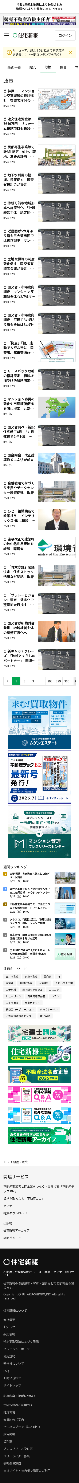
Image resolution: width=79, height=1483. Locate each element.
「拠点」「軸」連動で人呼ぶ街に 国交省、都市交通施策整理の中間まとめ (18, 350)
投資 (63, 67)
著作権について (13, 1363)
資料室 (7, 1441)
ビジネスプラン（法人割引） (22, 1427)
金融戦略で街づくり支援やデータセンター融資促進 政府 (19, 487)
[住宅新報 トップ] (25, 35)
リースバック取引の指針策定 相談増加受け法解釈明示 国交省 (18, 378)
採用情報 (9, 1334)
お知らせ (9, 1327)
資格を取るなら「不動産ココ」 (24, 1198)
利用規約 (9, 1356)
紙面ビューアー (13, 1238)
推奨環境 (9, 1412)
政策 (48, 66)
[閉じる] (70, 52)
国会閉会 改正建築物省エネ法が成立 (19, 457)
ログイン (65, 35)
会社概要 (9, 1319)
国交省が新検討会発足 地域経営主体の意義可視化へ (19, 627)
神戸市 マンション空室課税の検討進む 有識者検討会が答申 (19, 98)
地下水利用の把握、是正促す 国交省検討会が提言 (18, 179)
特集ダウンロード (15, 1213)
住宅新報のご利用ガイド (19, 1405)
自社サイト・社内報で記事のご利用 (27, 1470)
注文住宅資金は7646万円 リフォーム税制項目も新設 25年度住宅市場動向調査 (19, 128)
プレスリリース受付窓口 (19, 1449)
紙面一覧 (14, 67)
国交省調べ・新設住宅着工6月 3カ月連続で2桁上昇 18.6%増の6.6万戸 (19, 434)
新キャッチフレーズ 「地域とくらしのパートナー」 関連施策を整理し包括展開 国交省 (20, 660)
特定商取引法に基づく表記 (21, 1341)
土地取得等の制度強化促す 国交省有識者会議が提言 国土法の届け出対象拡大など (19, 268)
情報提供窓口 (12, 1463)
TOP (6, 1161)
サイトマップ (12, 1385)
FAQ (6, 1371)
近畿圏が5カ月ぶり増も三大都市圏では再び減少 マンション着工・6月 (18, 238)
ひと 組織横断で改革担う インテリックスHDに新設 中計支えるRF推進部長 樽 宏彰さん (20, 520)
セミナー (9, 1206)
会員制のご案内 (13, 1419)
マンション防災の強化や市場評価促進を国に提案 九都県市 (19, 406)
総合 (32, 67)
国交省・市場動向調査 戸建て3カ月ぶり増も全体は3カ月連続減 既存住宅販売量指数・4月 (19, 324)
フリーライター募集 (16, 1456)
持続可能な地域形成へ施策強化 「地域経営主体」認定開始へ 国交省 (19, 210)
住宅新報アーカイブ (16, 1230)
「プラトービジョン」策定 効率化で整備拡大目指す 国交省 (19, 602)
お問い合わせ (12, 1378)
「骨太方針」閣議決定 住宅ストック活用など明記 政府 (19, 571)
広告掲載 (9, 1434)
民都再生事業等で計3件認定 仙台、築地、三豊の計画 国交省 (19, 154)
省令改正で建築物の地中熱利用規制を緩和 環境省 (19, 543)
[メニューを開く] (6, 35)
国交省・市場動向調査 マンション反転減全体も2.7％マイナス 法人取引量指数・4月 (19, 296)
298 (49, 681)
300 (66, 681)
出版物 (7, 1223)
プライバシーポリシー (18, 1349)
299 (58, 681)
